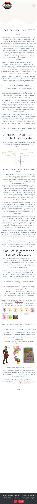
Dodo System (19, 302)
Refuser (21, 501)
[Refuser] (35, 498)
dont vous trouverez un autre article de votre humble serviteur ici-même (17, 41)
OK (15, 501)
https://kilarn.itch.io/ (24, 383)
